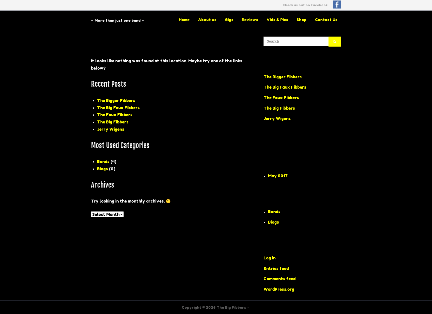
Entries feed (276, 268)
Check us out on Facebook (305, 5)
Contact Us (326, 19)
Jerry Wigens (110, 129)
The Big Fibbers (112, 121)
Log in (270, 257)
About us (207, 19)
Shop (301, 19)
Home (184, 19)
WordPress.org (279, 289)
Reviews (250, 19)
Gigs (229, 19)
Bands (103, 161)
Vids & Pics (277, 19)
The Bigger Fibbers (116, 100)
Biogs (102, 168)
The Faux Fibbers (114, 114)
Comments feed (280, 278)
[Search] (334, 42)
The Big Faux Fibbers (118, 107)
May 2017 (278, 175)
